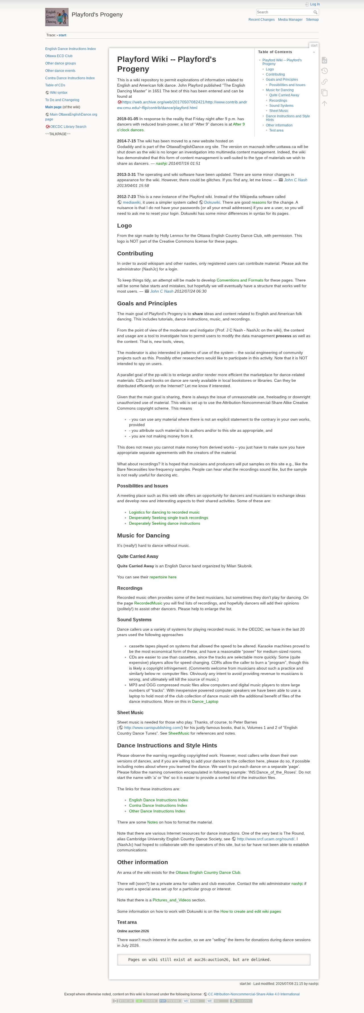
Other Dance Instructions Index (157, 811)
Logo (270, 69)
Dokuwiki (212, 202)
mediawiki (131, 202)
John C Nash (295, 180)
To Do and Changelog (62, 100)
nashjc (161, 163)
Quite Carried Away (284, 95)
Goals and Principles (282, 80)
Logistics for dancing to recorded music (164, 512)
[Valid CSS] (217, 1001)
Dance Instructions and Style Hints (288, 118)
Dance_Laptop (205, 701)
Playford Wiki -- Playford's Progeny (282, 62)
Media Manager (290, 20)
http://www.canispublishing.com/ (152, 727)
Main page (53, 107)
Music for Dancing (280, 90)
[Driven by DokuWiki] (241, 1001)
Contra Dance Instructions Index (70, 78)
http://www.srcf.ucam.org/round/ (265, 839)
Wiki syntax (58, 93)
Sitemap (312, 20)
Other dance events (60, 71)
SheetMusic (178, 733)
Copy (302, 958)
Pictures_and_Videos (172, 900)
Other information (279, 125)
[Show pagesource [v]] (324, 60)
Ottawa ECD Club (59, 56)
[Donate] (146, 1001)
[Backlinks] (324, 81)
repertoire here (163, 577)
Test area (276, 130)
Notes (153, 822)
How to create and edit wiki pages (250, 911)
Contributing (275, 74)
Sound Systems (281, 106)
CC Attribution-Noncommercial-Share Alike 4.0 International (254, 994)
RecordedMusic (148, 603)
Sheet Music (278, 111)
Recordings (278, 101)
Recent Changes (262, 20)
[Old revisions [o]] (324, 71)
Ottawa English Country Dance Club (208, 872)
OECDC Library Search (68, 127)
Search (316, 12)
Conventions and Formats (240, 280)
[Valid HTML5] (194, 1001)
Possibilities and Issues (287, 85)
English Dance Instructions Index (70, 49)
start (62, 35)
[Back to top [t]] (324, 103)
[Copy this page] (324, 92)
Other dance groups (60, 63)
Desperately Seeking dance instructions (164, 523)
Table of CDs (55, 85)
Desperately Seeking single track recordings (168, 517)
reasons (259, 202)
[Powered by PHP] (170, 1001)
